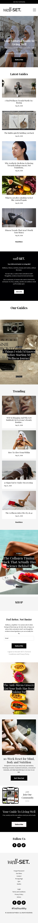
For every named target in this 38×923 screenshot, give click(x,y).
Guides (19, 884)
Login (19, 889)
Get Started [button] (19, 778)
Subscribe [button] (19, 59)
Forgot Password (19, 871)
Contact (19, 876)
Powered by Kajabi (19, 918)
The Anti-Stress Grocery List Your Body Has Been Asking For (19, 688)
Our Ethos (19, 873)
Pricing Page (19, 879)
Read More (19, 242)
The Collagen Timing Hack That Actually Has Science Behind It (19, 562)
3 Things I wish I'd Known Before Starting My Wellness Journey (19, 355)
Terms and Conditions (19, 892)
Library (19, 897)
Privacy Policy (19, 894)
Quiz (19, 881)
